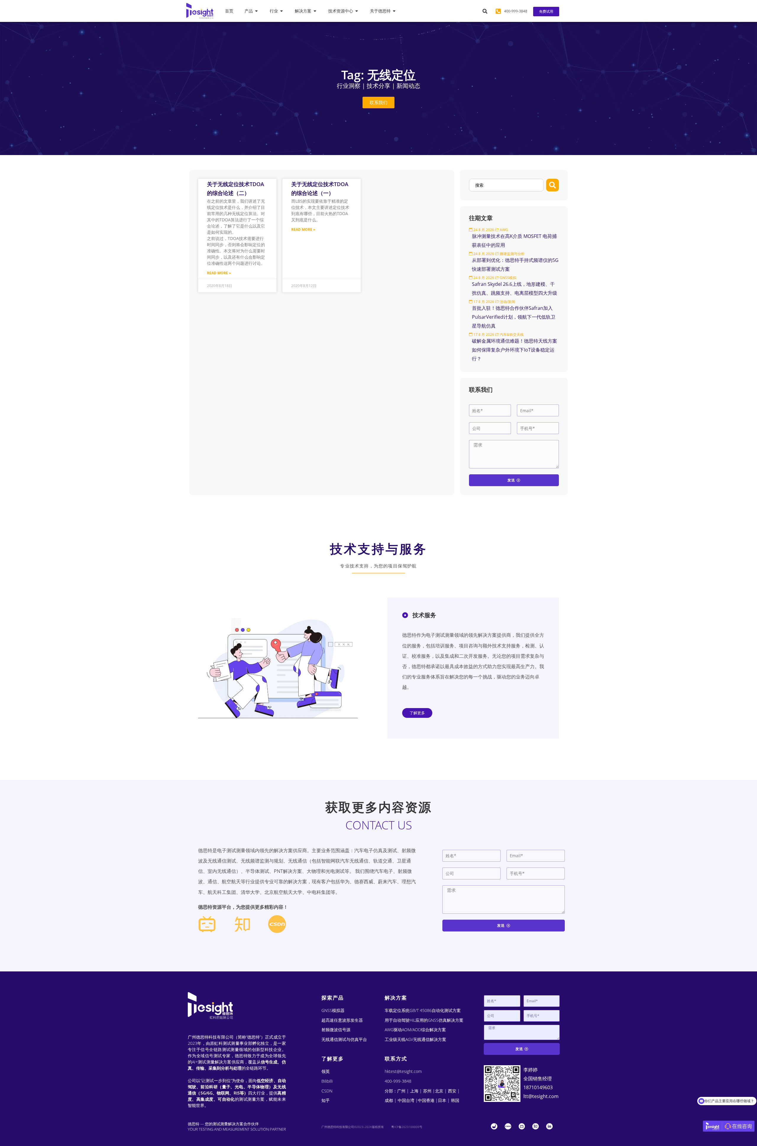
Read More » (219, 272)
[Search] (552, 185)
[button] (485, 11)
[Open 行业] (281, 11)
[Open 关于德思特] (394, 11)
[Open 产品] (256, 11)
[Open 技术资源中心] (357, 11)
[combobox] (506, 185)
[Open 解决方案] (315, 11)
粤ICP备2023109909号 (406, 1127)
